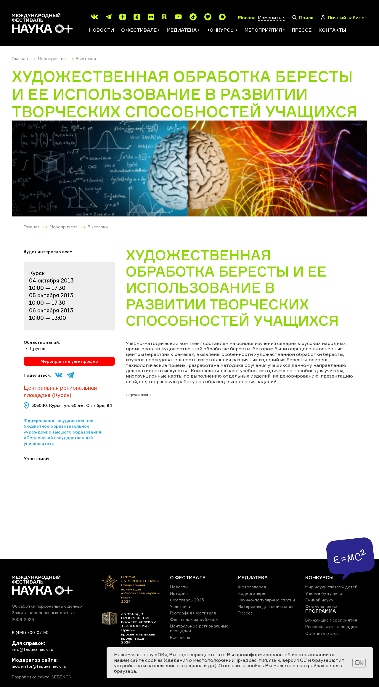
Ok (359, 663)
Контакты (332, 30)
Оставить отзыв (322, 633)
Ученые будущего (323, 593)
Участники (180, 606)
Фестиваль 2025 (187, 599)
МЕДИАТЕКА (253, 577)
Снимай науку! (320, 599)
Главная (20, 58)
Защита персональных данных (43, 612)
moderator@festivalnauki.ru (39, 666)
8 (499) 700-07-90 (30, 632)
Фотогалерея (252, 586)
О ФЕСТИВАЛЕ (187, 577)
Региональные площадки (331, 626)
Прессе (301, 30)
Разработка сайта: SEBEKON (42, 677)
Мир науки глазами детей (331, 586)
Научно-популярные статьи (266, 599)
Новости (101, 30)
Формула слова (321, 606)
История (179, 593)
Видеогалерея (253, 593)
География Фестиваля (193, 612)
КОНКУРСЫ (319, 577)
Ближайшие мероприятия (331, 619)
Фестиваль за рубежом (194, 619)
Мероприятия (52, 58)
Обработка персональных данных (47, 606)
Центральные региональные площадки (199, 628)
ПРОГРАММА (320, 611)
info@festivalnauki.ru (32, 649)
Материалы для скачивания (266, 606)
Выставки (86, 58)
